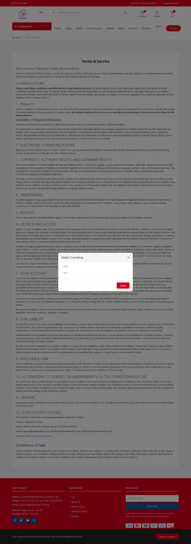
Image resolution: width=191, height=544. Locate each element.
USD (66, 266)
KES (66, 272)
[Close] (128, 257)
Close (123, 285)
